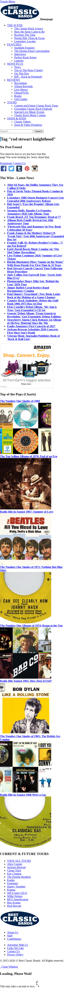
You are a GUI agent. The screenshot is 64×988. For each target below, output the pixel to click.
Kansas (11, 889)
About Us (12, 932)
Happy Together (16, 886)
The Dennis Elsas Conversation (32, 50)
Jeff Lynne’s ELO (17, 892)
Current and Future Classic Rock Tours (36, 105)
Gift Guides (20, 99)
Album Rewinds (23, 86)
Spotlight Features (24, 47)
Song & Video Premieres (28, 124)
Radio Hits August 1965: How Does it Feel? (26, 680)
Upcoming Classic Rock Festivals (33, 108)
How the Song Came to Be (29, 31)
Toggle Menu (7, 1)
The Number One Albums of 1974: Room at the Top (31, 625)
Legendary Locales (25, 41)
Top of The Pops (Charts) (28, 70)
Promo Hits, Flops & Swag (29, 38)
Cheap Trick (14, 870)
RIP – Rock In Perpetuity (28, 76)
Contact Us (19, 163)
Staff (9, 935)
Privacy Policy (15, 954)
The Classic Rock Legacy (28, 28)
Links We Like (15, 948)
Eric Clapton (14, 873)
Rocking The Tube (24, 34)
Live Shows (21, 89)
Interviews (20, 54)
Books (18, 95)
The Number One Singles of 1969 (20, 401)
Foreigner (12, 883)
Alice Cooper (14, 864)
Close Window (9, 966)
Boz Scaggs (13, 902)
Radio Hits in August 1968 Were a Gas (23, 794)
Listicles (18, 60)
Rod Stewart (14, 905)
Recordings (20, 83)
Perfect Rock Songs (25, 57)
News (17, 67)
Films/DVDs (21, 92)
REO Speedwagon (17, 899)
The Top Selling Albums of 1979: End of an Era (28, 456)
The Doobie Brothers (19, 876)
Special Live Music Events (29, 112)
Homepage (6, 163)
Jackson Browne (16, 867)
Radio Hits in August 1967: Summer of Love (26, 511)
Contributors (14, 938)
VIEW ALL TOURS (19, 860)
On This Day (21, 73)
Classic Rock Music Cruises (30, 115)
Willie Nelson (14, 896)
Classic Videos (22, 121)
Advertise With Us (17, 944)
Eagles (11, 880)
